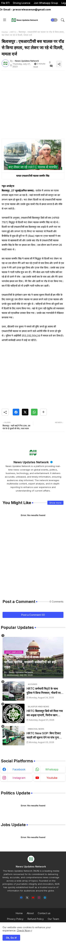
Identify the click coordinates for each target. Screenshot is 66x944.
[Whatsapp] (34, 412)
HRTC (13, 32)
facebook (19, 769)
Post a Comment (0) (33, 614)
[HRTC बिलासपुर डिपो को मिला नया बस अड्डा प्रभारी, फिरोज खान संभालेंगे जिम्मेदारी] (14, 713)
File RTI (5, 3)
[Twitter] (25, 412)
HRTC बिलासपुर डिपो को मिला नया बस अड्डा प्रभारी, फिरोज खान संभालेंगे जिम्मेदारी (45, 713)
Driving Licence (21, 3)
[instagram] (39, 897)
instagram (19, 777)
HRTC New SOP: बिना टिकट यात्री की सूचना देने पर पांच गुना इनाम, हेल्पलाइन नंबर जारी (44, 736)
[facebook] (21, 897)
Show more (55, 502)
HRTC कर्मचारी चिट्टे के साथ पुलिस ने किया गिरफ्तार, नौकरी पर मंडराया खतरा (44, 691)
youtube (52, 777)
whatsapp (51, 769)
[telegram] (45, 897)
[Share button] (43, 412)
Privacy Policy (15, 918)
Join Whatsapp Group (46, 3)
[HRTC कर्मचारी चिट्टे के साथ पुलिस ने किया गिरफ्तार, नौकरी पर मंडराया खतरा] (14, 691)
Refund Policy (35, 918)
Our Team (53, 918)
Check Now (23, 930)
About (30, 913)
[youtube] (33, 897)
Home (5, 32)
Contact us (44, 913)
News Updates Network (32, 462)
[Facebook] (16, 412)
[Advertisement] (33, 106)
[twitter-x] (27, 897)
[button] (54, 20)
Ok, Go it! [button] (11, 937)
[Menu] (4, 20)
